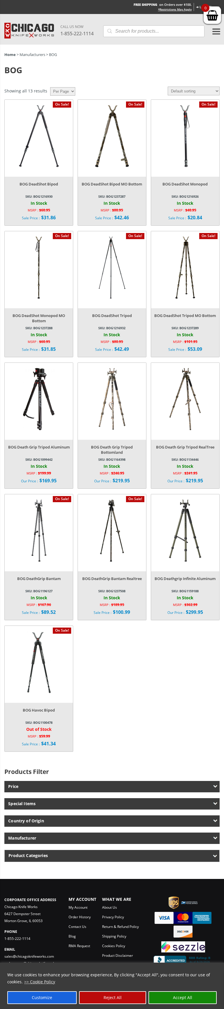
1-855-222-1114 (77, 33)
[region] (112, 986)
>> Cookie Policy (39, 982)
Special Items (22, 803)
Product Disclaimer (117, 955)
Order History (80, 917)
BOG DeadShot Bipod (39, 184)
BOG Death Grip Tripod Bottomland (112, 449)
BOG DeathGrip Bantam (39, 578)
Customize (42, 997)
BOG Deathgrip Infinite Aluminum (185, 578)
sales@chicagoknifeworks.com (29, 956)
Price (13, 786)
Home (10, 54)
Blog (72, 936)
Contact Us (77, 926)
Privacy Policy (113, 917)
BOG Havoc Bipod (39, 710)
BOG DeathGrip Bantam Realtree (112, 578)
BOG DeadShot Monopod (185, 184)
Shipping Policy (114, 936)
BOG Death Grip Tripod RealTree (185, 447)
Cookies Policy (113, 945)
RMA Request (79, 945)
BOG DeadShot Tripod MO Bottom (185, 315)
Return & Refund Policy (120, 926)
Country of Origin (26, 821)
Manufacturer (22, 838)
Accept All (182, 997)
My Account (78, 907)
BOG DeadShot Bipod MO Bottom (112, 184)
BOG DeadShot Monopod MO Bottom (39, 318)
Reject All (113, 997)
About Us (109, 907)
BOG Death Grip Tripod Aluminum (39, 447)
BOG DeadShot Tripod (112, 315)
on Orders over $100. (163, 4)
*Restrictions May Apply (175, 9)
